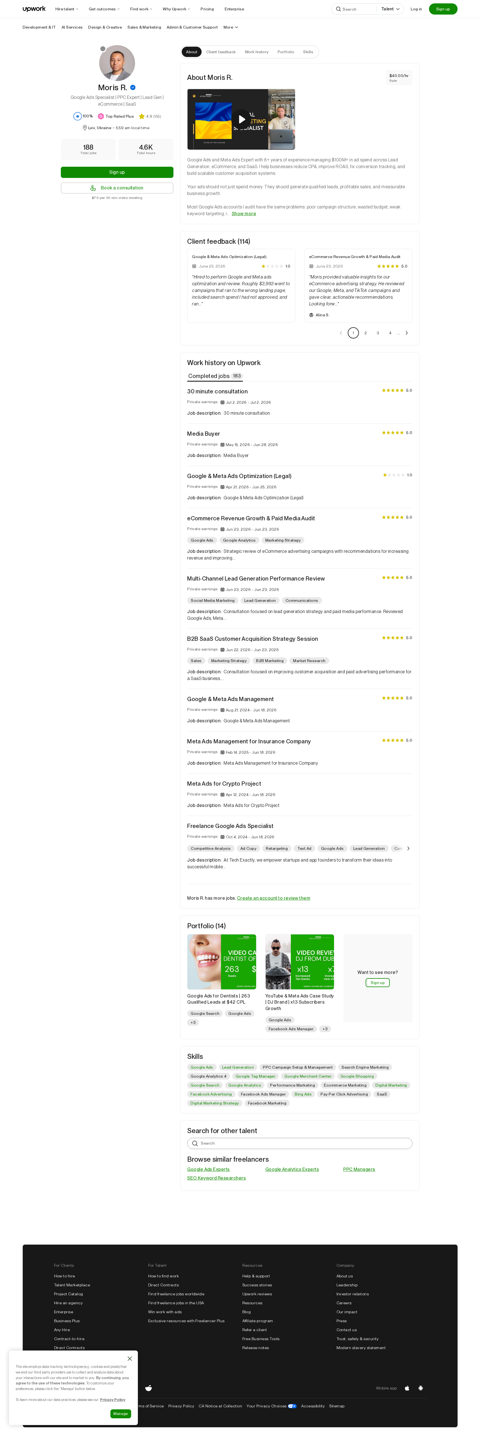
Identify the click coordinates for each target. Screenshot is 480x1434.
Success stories (257, 1285)
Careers (344, 1303)
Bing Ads (303, 1094)
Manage (120, 1414)
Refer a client (254, 1330)
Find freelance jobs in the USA (176, 1303)
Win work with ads (165, 1312)
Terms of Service (148, 1406)
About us (345, 1276)
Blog (246, 1312)
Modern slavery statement (361, 1347)
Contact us (347, 1330)
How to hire (64, 1276)
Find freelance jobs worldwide (176, 1294)
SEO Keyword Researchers (216, 1178)
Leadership (347, 1285)
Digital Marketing (391, 1085)
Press (342, 1321)
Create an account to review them (273, 898)
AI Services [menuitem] (72, 27)
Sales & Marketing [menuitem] (144, 27)
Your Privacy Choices (272, 1406)
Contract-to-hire (69, 1338)
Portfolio (286, 52)
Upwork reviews (257, 1294)
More (228, 27)
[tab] (215, 376)
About (191, 52)
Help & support (256, 1276)
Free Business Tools (261, 1338)
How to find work (163, 1276)
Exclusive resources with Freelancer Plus (186, 1321)
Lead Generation (238, 1067)
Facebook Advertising (211, 1094)
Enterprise (63, 1312)
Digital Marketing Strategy (215, 1103)
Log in (416, 9)
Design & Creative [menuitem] (105, 27)
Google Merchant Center (307, 1076)
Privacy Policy (181, 1406)
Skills (308, 52)
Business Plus (67, 1321)
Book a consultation (122, 188)
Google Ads (202, 1067)
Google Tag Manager (256, 1076)
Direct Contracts (69, 1347)
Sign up (443, 9)
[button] (132, 87)
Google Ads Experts (208, 1169)
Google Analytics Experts (292, 1169)
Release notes (255, 1347)
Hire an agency (68, 1303)
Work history (257, 52)
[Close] (130, 1358)
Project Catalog (68, 1294)
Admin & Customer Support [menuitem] (192, 27)
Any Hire (62, 1330)
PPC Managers (359, 1169)
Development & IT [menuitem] (39, 27)
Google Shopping (357, 1076)
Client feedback (221, 52)
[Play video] (241, 119)
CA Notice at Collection (220, 1406)
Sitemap (336, 1406)
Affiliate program (257, 1321)
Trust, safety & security (358, 1338)
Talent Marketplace (72, 1285)
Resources (252, 1303)
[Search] (338, 9)
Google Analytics (244, 1085)
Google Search (205, 1085)
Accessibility (313, 1406)
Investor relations (353, 1294)
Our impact (347, 1312)
